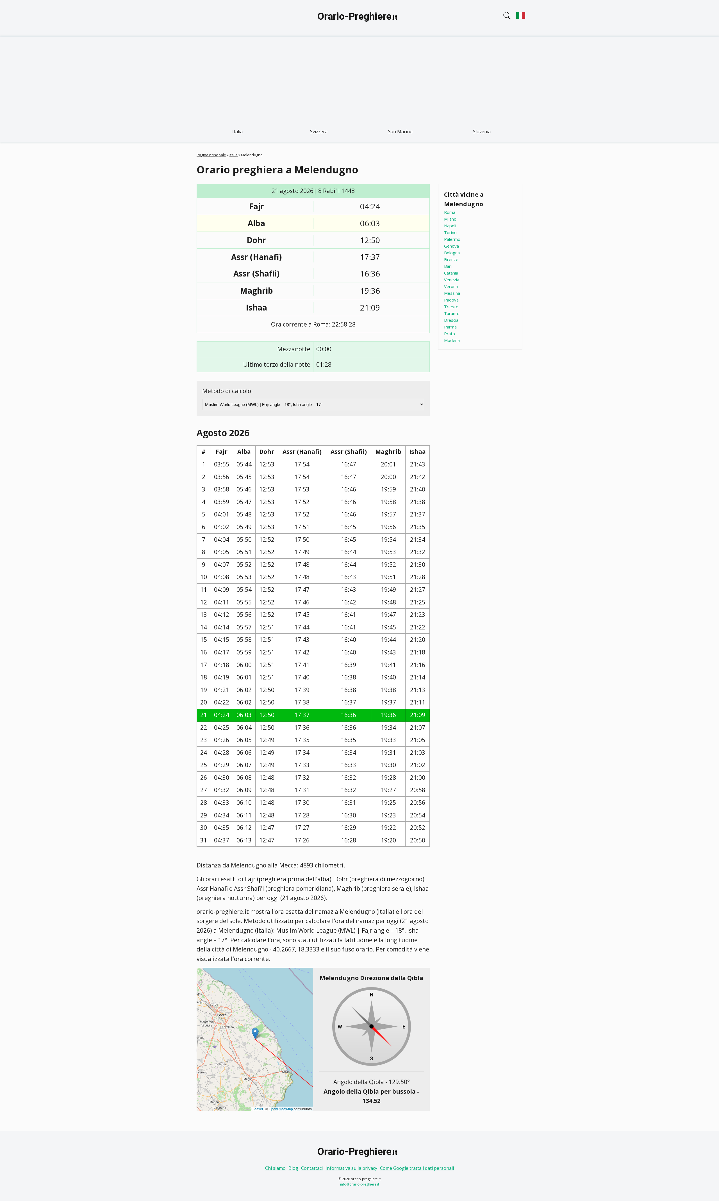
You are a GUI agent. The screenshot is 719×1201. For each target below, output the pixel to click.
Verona (451, 286)
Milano (450, 219)
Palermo (452, 239)
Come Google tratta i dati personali (417, 1168)
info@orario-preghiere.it (359, 1184)
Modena (452, 340)
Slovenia (482, 131)
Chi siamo (275, 1168)
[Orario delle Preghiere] (359, 18)
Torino (450, 232)
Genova (451, 246)
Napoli (450, 225)
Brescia (451, 320)
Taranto (451, 313)
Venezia (451, 279)
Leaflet (257, 1108)
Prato (449, 333)
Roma (449, 212)
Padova (451, 300)
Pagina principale (211, 154)
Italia (237, 131)
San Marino (400, 131)
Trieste (451, 306)
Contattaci (312, 1168)
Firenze (451, 259)
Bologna (452, 252)
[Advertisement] (359, 79)
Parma (450, 327)
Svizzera (318, 131)
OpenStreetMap (281, 1108)
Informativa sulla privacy (351, 1168)
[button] (255, 1033)
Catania (451, 273)
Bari (448, 266)
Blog (293, 1168)
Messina (452, 293)
